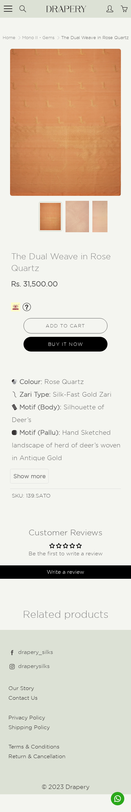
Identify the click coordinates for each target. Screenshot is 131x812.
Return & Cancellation (37, 756)
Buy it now (65, 344)
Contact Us (23, 698)
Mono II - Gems (38, 37)
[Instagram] (12, 666)
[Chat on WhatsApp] (117, 798)
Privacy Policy (26, 717)
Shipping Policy (29, 727)
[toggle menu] (8, 9)
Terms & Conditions (33, 747)
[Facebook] (12, 652)
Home (9, 37)
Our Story (21, 688)
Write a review (65, 572)
